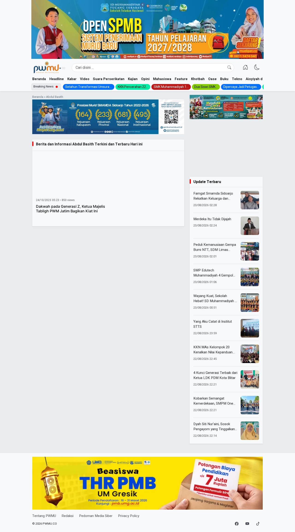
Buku (224, 78)
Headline (56, 78)
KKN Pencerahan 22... (133, 86)
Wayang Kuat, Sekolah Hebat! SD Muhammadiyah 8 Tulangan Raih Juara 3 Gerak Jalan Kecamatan (215, 298)
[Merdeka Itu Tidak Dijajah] (250, 225)
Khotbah (198, 78)
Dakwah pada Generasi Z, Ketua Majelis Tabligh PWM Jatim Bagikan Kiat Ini (70, 208)
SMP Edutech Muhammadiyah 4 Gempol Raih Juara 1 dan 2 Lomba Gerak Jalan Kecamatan (213, 273)
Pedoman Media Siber (95, 515)
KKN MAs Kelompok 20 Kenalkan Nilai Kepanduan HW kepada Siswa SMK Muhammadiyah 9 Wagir (213, 350)
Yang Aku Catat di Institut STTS (212, 324)
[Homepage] (49, 68)
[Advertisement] (226, 148)
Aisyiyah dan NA (259, 78)
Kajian (133, 78)
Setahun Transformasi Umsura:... (88, 86)
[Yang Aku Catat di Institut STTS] (250, 328)
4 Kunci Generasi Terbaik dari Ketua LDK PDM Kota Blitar (215, 375)
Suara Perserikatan (108, 78)
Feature (181, 78)
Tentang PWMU (44, 515)
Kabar (72, 78)
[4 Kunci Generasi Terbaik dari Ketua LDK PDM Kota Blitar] (250, 379)
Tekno (237, 78)
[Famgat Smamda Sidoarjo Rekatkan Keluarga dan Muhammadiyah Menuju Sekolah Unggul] (250, 200)
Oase (212, 78)
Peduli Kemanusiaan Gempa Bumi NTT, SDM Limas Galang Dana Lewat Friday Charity (214, 247)
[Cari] (229, 67)
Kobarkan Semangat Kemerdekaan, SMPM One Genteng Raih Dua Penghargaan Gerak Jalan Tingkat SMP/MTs (213, 401)
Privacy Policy (128, 515)
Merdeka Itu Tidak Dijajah (212, 219)
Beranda (39, 78)
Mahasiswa (162, 78)
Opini (145, 78)
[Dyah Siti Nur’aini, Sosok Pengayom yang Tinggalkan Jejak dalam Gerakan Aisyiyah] (250, 430)
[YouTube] (247, 524)
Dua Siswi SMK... (206, 86)
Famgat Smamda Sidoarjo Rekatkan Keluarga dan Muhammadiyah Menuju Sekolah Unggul (213, 196)
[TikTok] (258, 524)
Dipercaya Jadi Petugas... (241, 86)
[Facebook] (237, 524)
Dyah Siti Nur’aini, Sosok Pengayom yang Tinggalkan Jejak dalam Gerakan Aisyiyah (214, 426)
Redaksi (68, 515)
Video (84, 78)
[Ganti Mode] (257, 67)
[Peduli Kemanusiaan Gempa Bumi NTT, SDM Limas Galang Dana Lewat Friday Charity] (250, 251)
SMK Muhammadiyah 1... (171, 86)
